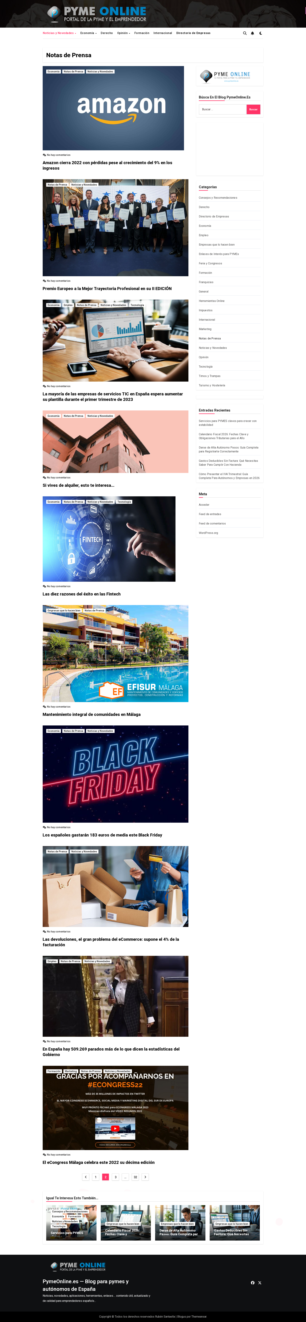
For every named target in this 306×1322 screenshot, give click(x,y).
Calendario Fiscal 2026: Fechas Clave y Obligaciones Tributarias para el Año (123, 1236)
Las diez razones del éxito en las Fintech (82, 594)
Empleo (68, 305)
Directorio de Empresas (214, 216)
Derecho (107, 33)
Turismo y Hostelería (212, 385)
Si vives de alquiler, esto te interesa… (78, 485)
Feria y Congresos (210, 263)
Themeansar (198, 1316)
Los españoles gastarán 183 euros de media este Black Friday (102, 835)
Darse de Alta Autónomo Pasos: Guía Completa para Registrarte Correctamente (180, 1234)
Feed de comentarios (212, 523)
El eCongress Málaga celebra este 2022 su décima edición (99, 1162)
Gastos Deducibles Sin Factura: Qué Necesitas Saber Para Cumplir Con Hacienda (231, 1236)
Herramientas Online (212, 301)
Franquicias (206, 282)
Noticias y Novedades (59, 33)
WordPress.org (208, 533)
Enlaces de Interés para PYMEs (219, 254)
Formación (141, 33)
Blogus (181, 1316)
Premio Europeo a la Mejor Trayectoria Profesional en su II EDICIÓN (107, 288)
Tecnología (137, 305)
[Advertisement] (230, 150)
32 (135, 1177)
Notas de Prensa (73, 71)
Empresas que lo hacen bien (64, 610)
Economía (87, 33)
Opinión (123, 33)
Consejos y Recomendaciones (218, 197)
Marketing (71, 1071)
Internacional (163, 33)
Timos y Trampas (210, 376)
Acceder (204, 504)
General (203, 291)
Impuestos (206, 310)
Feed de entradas (210, 514)
